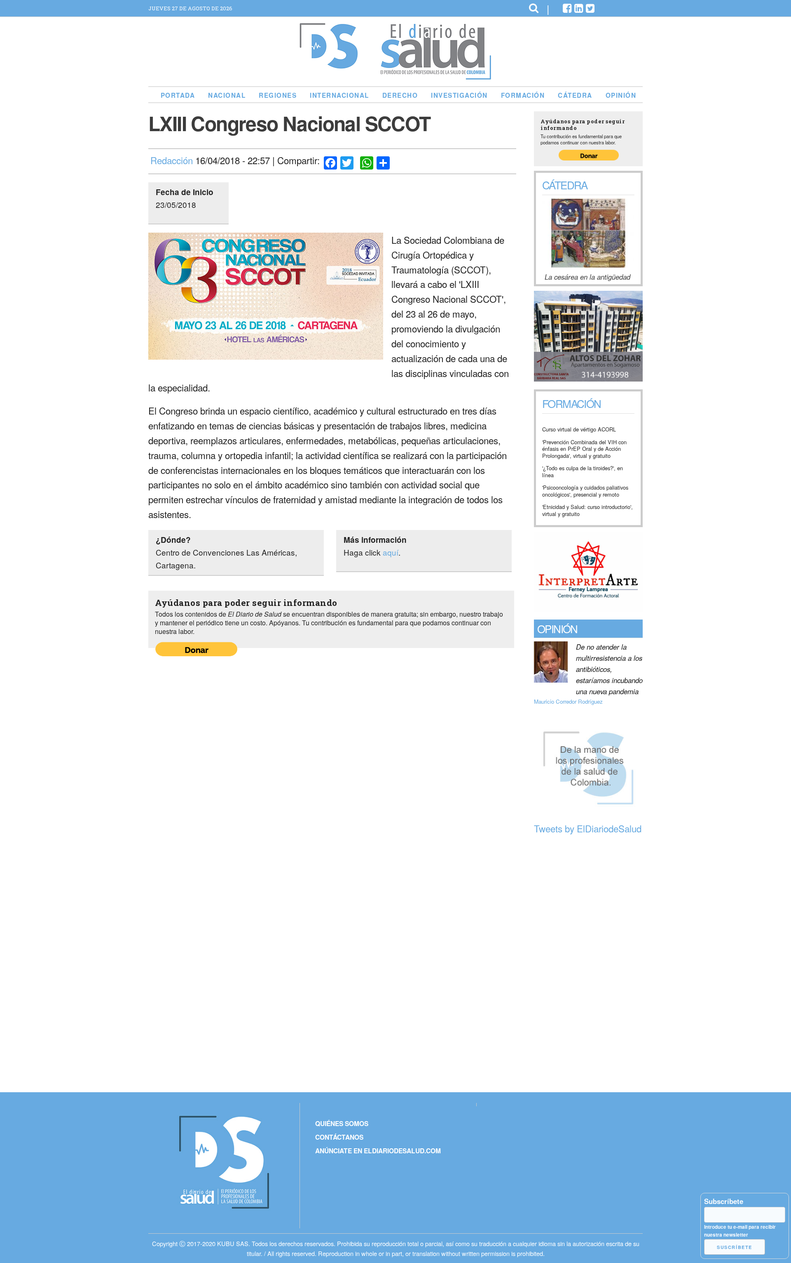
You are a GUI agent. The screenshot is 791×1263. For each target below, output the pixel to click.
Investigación (459, 95)
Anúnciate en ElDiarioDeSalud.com (378, 1150)
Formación (523, 95)
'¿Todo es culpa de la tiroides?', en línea (582, 471)
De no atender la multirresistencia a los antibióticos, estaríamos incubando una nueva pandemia (609, 669)
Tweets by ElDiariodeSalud (587, 828)
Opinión (621, 95)
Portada (178, 95)
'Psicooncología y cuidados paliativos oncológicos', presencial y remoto (585, 491)
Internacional (339, 95)
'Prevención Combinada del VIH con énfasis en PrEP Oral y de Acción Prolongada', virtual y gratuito (584, 449)
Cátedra (575, 95)
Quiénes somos (341, 1123)
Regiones (278, 95)
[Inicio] (395, 76)
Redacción (171, 160)
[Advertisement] (588, 964)
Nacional (227, 95)
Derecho (400, 95)
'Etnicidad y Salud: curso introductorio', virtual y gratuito (587, 510)
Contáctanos (339, 1137)
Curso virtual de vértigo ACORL (579, 429)
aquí (390, 552)
